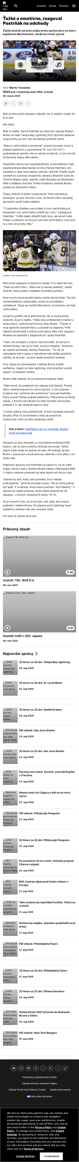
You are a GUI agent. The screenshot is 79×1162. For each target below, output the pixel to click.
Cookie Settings (25, 1156)
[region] (39, 1135)
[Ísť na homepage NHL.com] (7, 5)
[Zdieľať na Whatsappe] (6, 103)
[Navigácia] (74, 6)
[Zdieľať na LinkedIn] (21, 103)
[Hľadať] (16, 6)
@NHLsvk (9, 91)
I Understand (51, 1156)
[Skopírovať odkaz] (28, 103)
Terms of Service (34, 1148)
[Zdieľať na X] (13, 103)
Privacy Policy (43, 1127)
